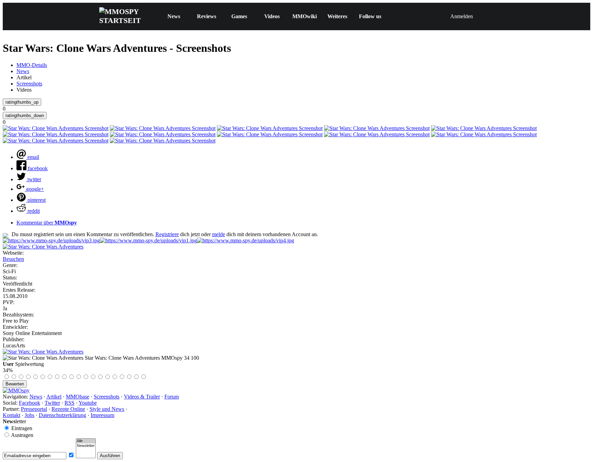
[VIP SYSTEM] (51, 240)
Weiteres (337, 16)
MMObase (77, 397)
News (173, 16)
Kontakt (11, 415)
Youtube (88, 403)
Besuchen (13, 259)
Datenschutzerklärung (62, 415)
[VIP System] (148, 240)
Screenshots (29, 83)
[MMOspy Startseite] (16, 390)
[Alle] (85, 441)
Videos (272, 16)
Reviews (206, 16)
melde (218, 234)
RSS (69, 403)
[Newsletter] (85, 445)
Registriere (167, 234)
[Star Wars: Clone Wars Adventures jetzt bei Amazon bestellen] (43, 352)
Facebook (29, 403)
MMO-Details (31, 65)
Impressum (102, 415)
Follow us (370, 16)
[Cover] (43, 247)
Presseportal (34, 409)
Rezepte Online (68, 409)
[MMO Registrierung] (245, 240)
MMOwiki (304, 16)
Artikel (53, 397)
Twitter (52, 403)
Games (239, 16)
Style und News (107, 409)
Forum (171, 397)
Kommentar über (46, 223)
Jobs (29, 415)
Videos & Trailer (142, 397)
